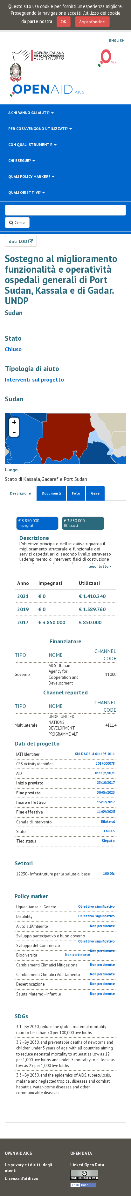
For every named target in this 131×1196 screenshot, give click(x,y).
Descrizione (20, 493)
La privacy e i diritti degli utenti (28, 1168)
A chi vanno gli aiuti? (29, 112)
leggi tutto (98, 566)
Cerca (19, 222)
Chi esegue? (20, 160)
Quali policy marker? (29, 176)
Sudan (14, 312)
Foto (76, 493)
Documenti (51, 493)
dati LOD (18, 241)
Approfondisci (92, 22)
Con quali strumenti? (30, 144)
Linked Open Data (87, 1165)
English (116, 40)
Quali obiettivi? (25, 192)
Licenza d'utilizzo (21, 1178)
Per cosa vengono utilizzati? (38, 128)
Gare (95, 493)
